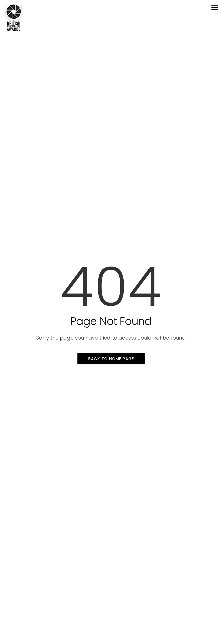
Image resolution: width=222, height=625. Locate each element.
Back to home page (111, 358)
